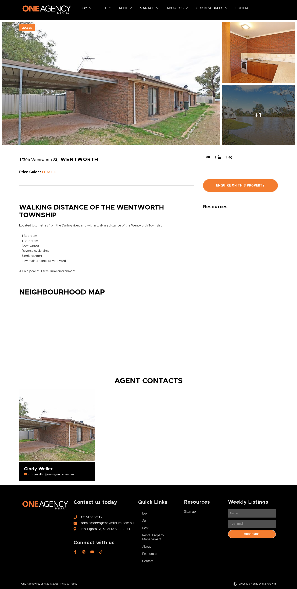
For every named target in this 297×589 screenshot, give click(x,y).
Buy (83, 8)
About (146, 546)
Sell (103, 8)
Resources (149, 554)
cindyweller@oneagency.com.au (51, 474)
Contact (243, 8)
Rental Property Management (153, 537)
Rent (123, 8)
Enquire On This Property (240, 185)
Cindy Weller (38, 469)
